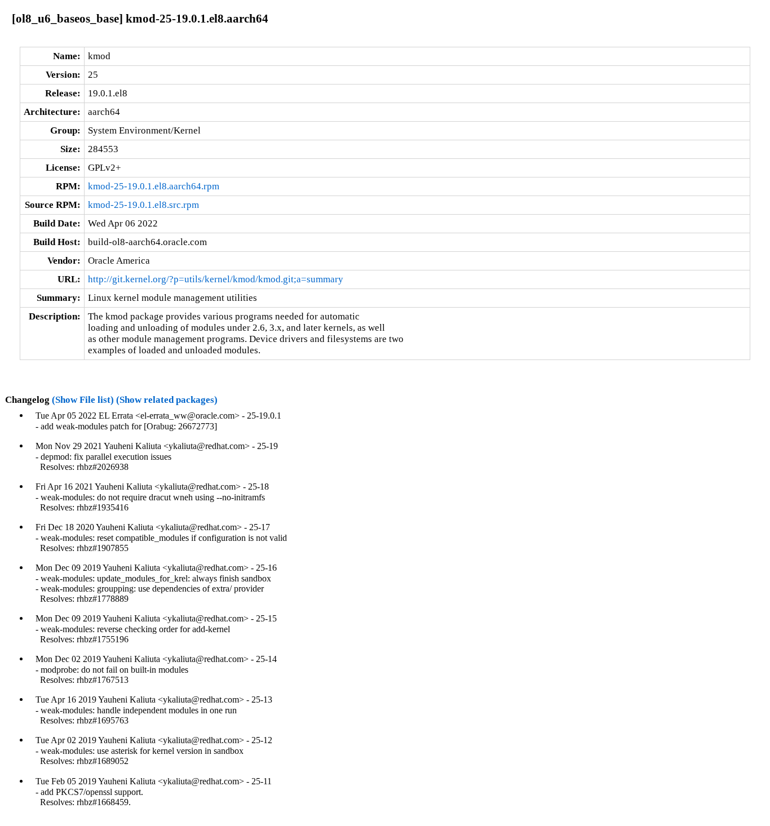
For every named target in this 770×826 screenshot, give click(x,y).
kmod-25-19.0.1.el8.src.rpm (143, 204)
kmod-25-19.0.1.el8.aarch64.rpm (153, 186)
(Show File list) (83, 399)
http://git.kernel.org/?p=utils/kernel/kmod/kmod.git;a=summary (215, 279)
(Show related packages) (167, 399)
